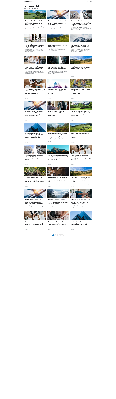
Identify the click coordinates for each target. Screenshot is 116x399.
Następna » (61, 235)
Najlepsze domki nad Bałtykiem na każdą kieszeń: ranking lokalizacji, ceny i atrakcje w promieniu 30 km (58, 45)
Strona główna (89, 1)
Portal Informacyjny (29, 1)
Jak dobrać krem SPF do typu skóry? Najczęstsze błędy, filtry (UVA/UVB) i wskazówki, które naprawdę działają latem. (57, 223)
